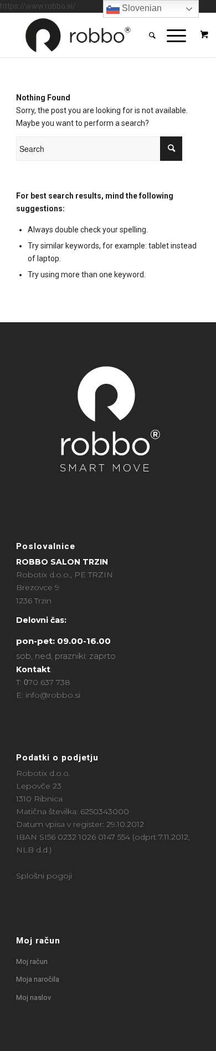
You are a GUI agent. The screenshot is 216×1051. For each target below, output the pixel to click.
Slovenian (141, 8)
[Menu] (171, 35)
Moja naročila (37, 979)
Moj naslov (33, 997)
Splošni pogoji (44, 876)
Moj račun (38, 941)
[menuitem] (147, 35)
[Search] (147, 35)
